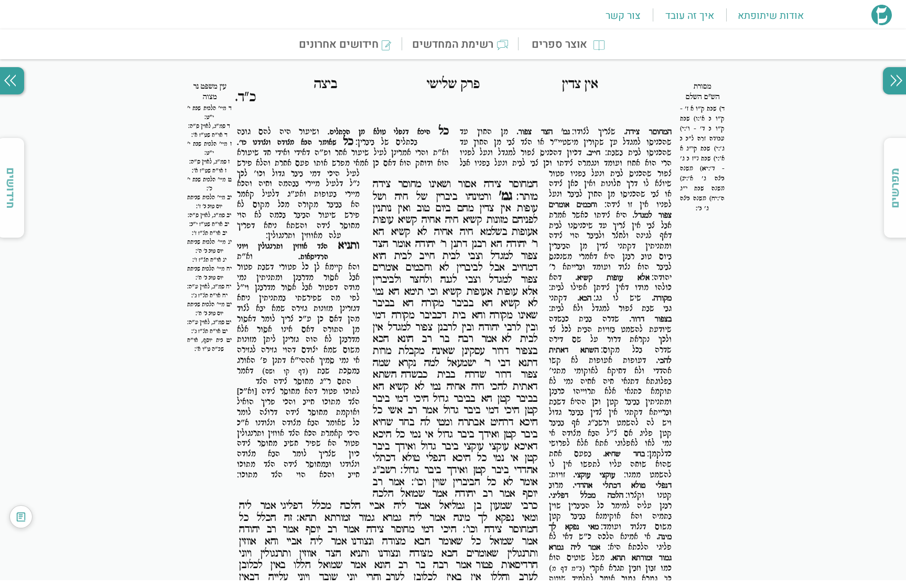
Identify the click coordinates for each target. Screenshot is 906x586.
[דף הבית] (881, 22)
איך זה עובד (689, 15)
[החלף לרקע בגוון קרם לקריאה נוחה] (21, 516)
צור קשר (623, 15)
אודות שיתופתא (771, 15)
